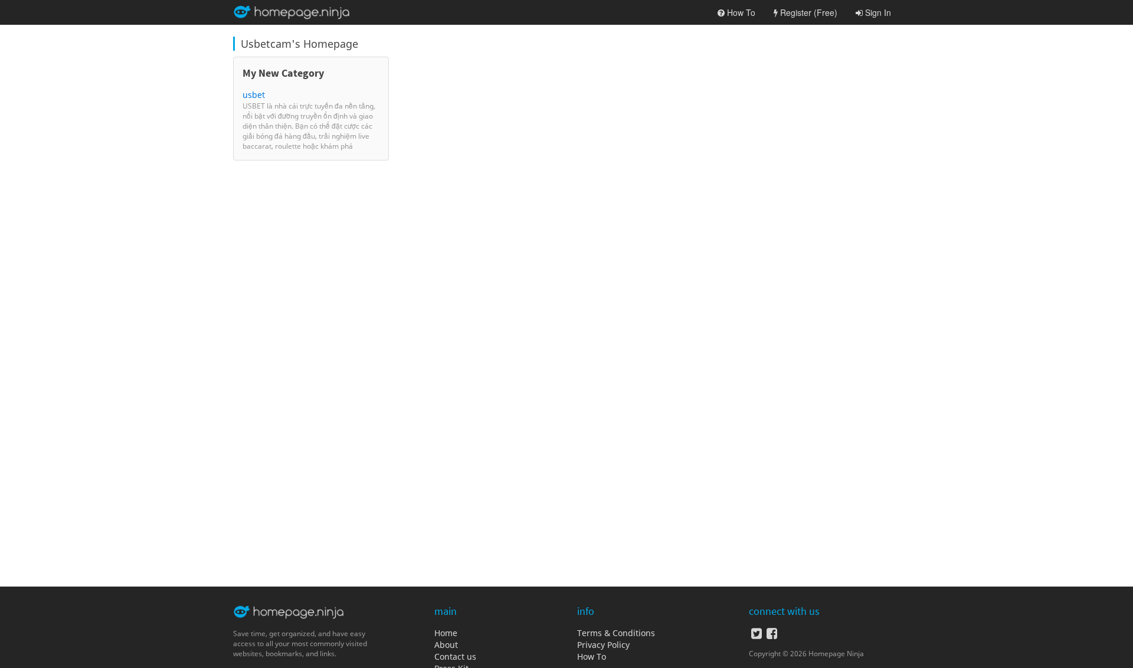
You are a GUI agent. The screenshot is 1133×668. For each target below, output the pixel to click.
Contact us (455, 656)
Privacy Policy (603, 644)
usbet (254, 94)
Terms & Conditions (616, 632)
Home (445, 632)
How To (591, 656)
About (446, 644)
